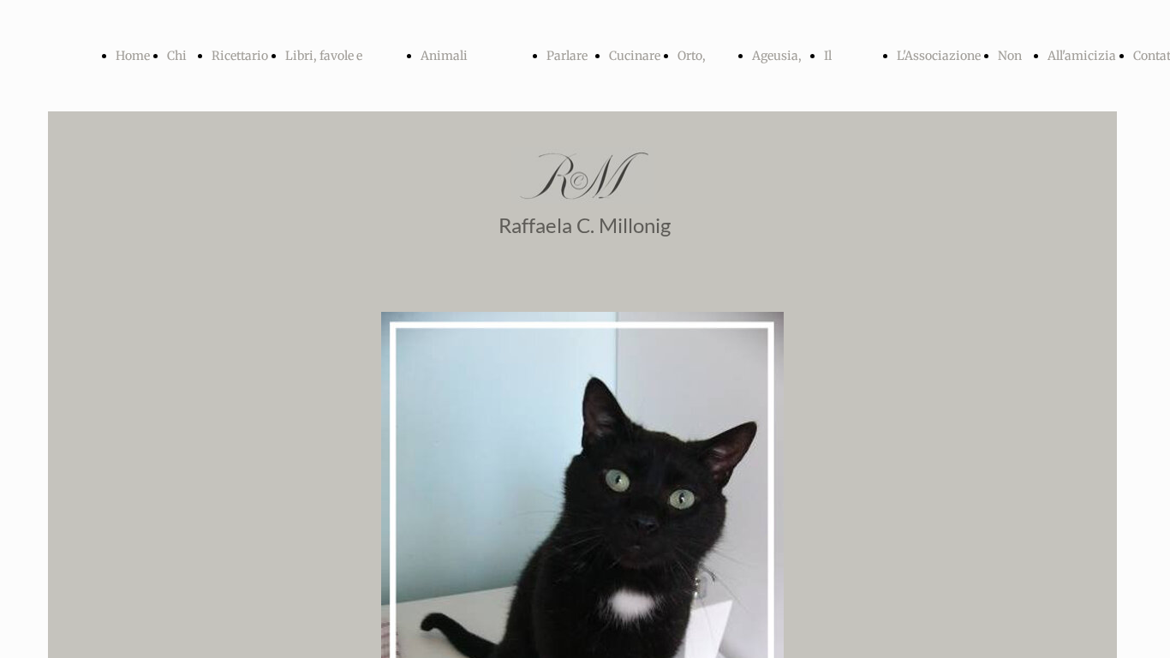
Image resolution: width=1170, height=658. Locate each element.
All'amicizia (1082, 55)
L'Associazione (939, 55)
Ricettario (240, 55)
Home (133, 55)
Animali (444, 55)
